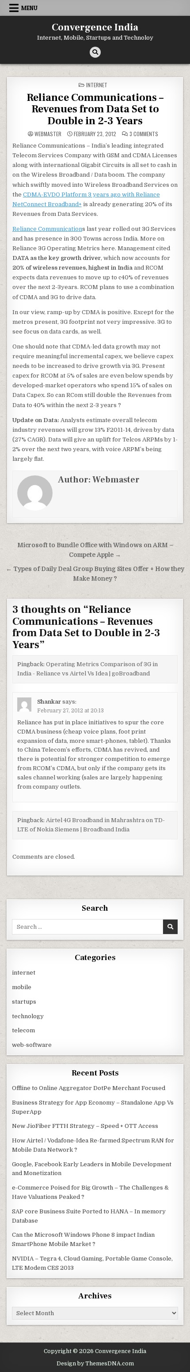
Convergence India (95, 27)
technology (28, 1016)
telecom (23, 1030)
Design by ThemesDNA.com (95, 1364)
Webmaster (47, 134)
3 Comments (143, 134)
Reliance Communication (47, 229)
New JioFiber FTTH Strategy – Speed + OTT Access (85, 1126)
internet (96, 85)
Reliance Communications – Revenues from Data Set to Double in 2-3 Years (95, 109)
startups (24, 1001)
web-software (32, 1045)
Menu (29, 7)
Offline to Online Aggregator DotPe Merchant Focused (88, 1088)
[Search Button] (95, 52)
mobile (21, 987)
